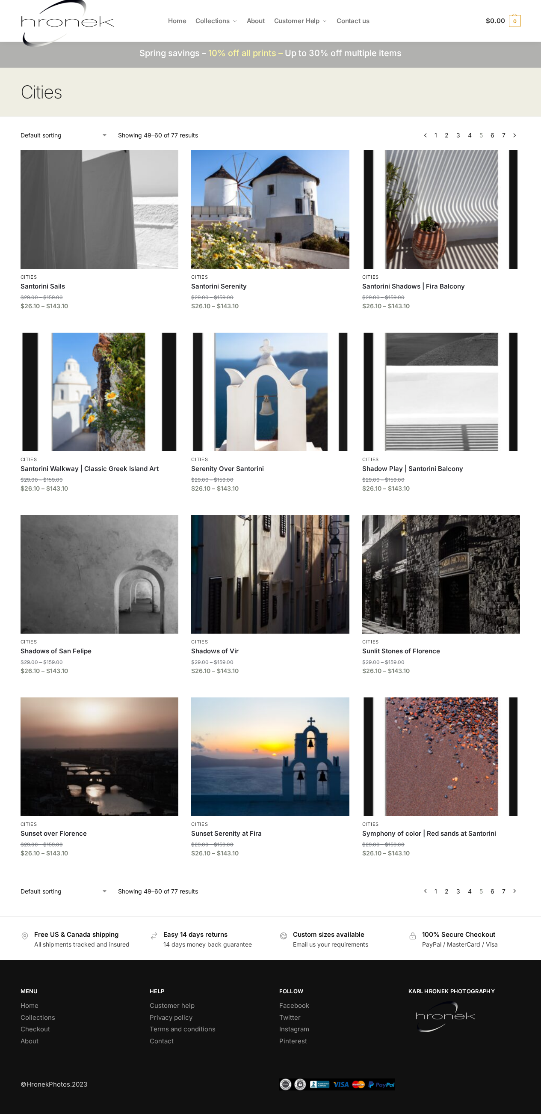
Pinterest (293, 1041)
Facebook (294, 1005)
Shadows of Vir (215, 651)
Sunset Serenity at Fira (226, 833)
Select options (99, 324)
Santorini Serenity (219, 286)
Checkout (35, 1029)
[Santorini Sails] (100, 209)
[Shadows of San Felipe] (100, 574)
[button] (503, 21)
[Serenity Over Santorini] (270, 392)
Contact (162, 1041)
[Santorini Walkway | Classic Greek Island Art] (100, 392)
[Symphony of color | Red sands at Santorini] (441, 756)
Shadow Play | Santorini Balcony (412, 469)
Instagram (294, 1029)
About (29, 1041)
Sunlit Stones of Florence (401, 651)
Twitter (290, 1017)
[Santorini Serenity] (270, 209)
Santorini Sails (43, 286)
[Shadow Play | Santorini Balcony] (441, 392)
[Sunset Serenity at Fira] (270, 756)
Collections (38, 1017)
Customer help (172, 1005)
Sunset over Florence (54, 833)
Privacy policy (171, 1017)
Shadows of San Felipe (56, 651)
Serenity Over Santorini (227, 469)
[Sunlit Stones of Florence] (441, 574)
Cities (29, 277)
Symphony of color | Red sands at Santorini (429, 833)
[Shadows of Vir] (270, 574)
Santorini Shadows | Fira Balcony (413, 286)
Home (29, 1005)
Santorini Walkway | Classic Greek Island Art (90, 469)
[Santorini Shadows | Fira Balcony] (441, 209)
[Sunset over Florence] (100, 756)
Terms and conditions (183, 1029)
